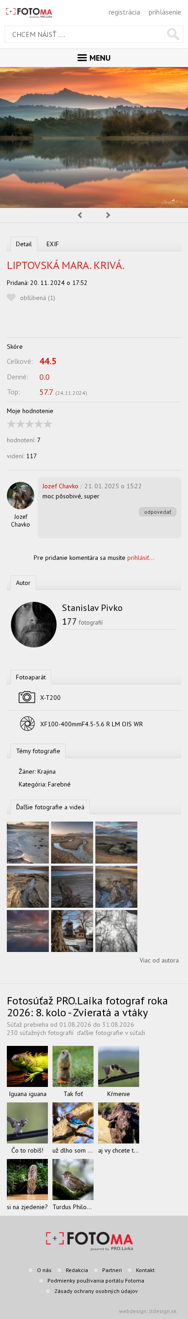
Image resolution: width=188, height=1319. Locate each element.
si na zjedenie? (27, 1207)
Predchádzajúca (79, 215)
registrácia (124, 11)
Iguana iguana (28, 1094)
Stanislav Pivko (92, 608)
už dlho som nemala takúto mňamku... (73, 1150)
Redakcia (77, 1270)
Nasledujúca (108, 215)
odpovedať (157, 511)
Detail (24, 244)
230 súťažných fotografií (40, 1033)
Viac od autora (159, 960)
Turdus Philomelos (73, 1207)
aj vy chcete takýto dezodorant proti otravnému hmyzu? (118, 1150)
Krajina (46, 771)
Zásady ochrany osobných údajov (96, 1291)
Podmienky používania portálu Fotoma (95, 1280)
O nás (44, 1270)
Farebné (59, 784)
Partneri (112, 1270)
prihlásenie (165, 11)
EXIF (53, 244)
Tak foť (73, 1094)
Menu (99, 57)
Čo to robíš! (27, 1150)
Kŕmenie (118, 1094)
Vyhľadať (173, 34)
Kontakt (145, 1270)
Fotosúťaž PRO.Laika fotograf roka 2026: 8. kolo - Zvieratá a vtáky (87, 1006)
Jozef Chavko (20, 520)
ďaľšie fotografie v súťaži (111, 1033)
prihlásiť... (140, 557)
